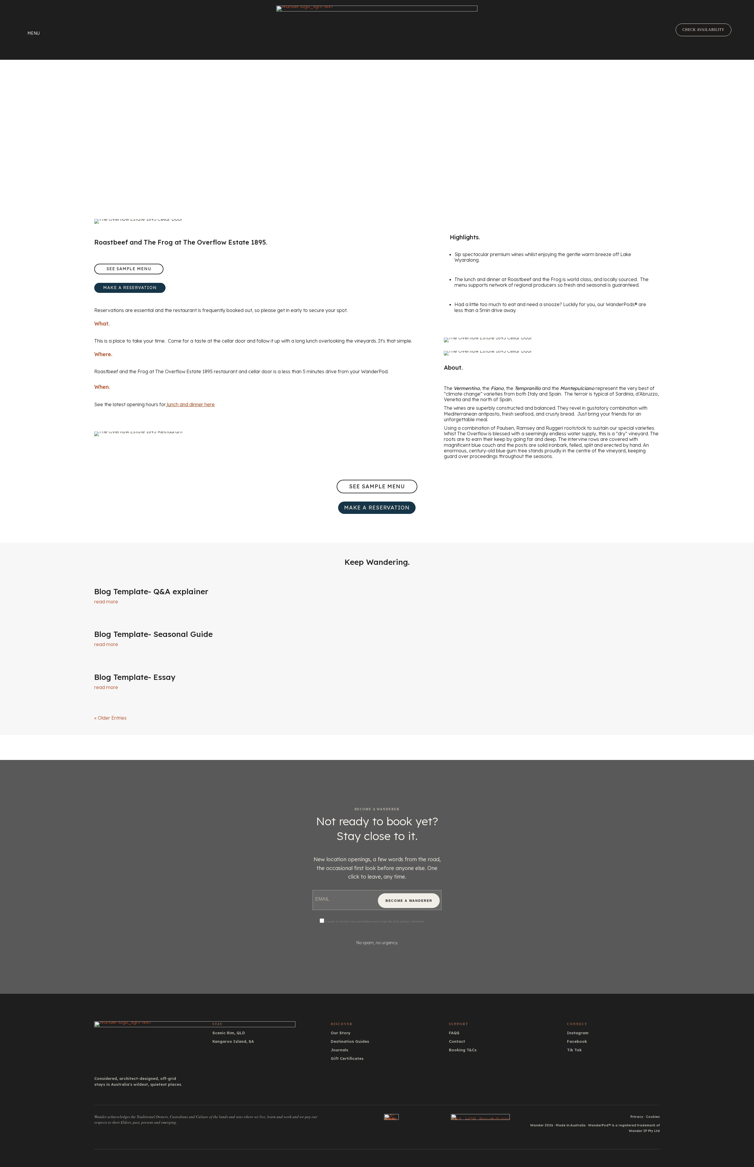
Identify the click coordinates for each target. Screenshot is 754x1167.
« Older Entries (110, 718)
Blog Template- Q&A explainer (151, 591)
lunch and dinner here (191, 404)
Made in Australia (571, 1125)
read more (106, 602)
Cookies (653, 1117)
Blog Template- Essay (134, 677)
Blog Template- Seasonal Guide (153, 634)
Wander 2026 (541, 1125)
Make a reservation (130, 287)
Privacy (636, 1117)
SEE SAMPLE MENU (129, 268)
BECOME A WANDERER (409, 900)
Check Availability (703, 30)
